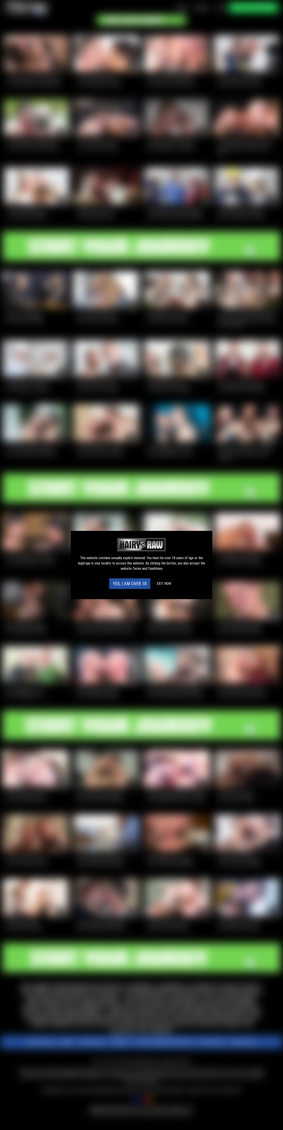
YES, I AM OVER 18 (130, 583)
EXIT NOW (164, 583)
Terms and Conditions (148, 568)
